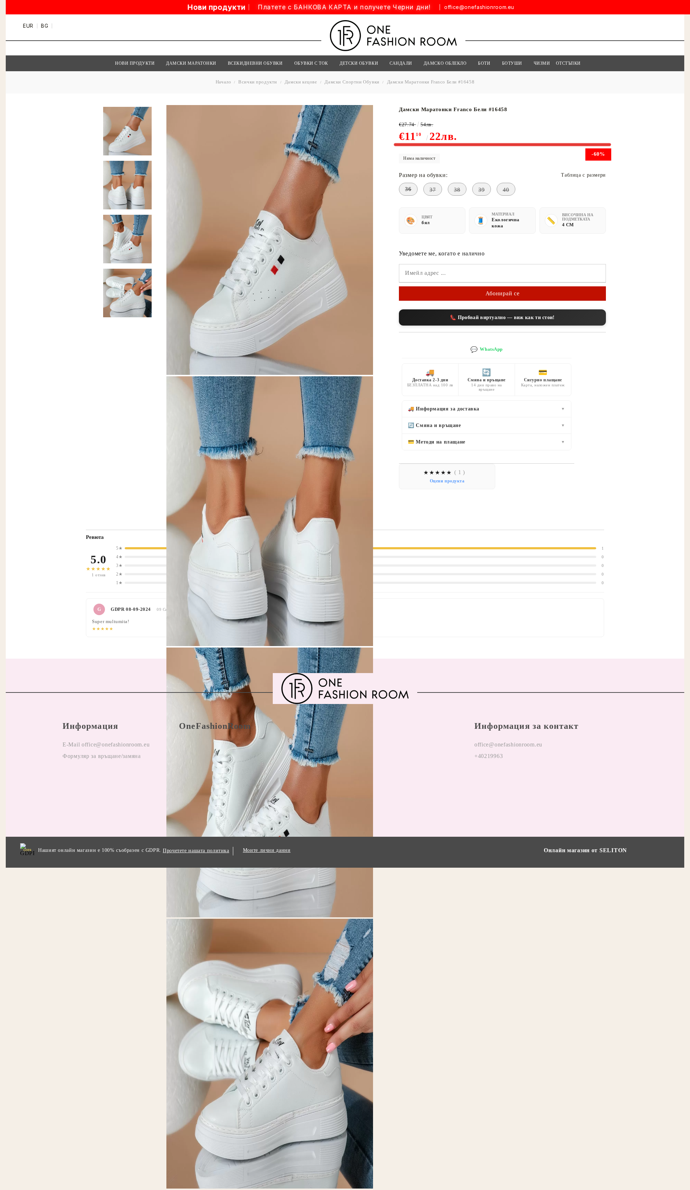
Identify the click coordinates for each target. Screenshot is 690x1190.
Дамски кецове (301, 82)
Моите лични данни (267, 850)
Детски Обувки (359, 63)
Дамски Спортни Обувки (352, 82)
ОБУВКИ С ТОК (311, 63)
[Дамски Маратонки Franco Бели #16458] (127, 131)
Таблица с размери (583, 175)
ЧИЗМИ (542, 63)
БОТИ (484, 63)
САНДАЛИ (401, 63)
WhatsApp (486, 349)
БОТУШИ (512, 63)
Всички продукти (257, 82)
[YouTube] (521, 779)
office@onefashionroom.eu (479, 7)
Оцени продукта (447, 480)
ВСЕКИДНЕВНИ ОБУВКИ (255, 63)
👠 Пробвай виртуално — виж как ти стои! (502, 317)
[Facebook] (480, 779)
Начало (223, 82)
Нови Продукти (135, 63)
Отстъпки (568, 63)
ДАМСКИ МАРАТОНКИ (191, 63)
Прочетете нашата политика (196, 850)
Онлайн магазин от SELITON (585, 850)
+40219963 (488, 756)
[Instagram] (500, 779)
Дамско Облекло (445, 63)
